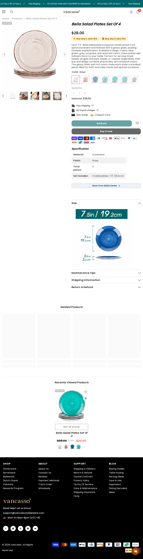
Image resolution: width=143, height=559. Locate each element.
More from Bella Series (104, 185)
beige (60, 447)
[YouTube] (35, 528)
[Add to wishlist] (137, 123)
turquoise (78, 447)
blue (72, 447)
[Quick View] (85, 398)
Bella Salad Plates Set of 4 (71, 434)
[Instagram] (13, 528)
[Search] (11, 11)
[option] (34, 54)
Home (5, 18)
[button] (4, 54)
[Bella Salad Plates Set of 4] (71, 405)
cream (66, 447)
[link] (18, 361)
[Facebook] (5, 528)
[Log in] (131, 11)
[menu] (3, 11)
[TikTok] (28, 528)
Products (17, 18)
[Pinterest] (20, 528)
